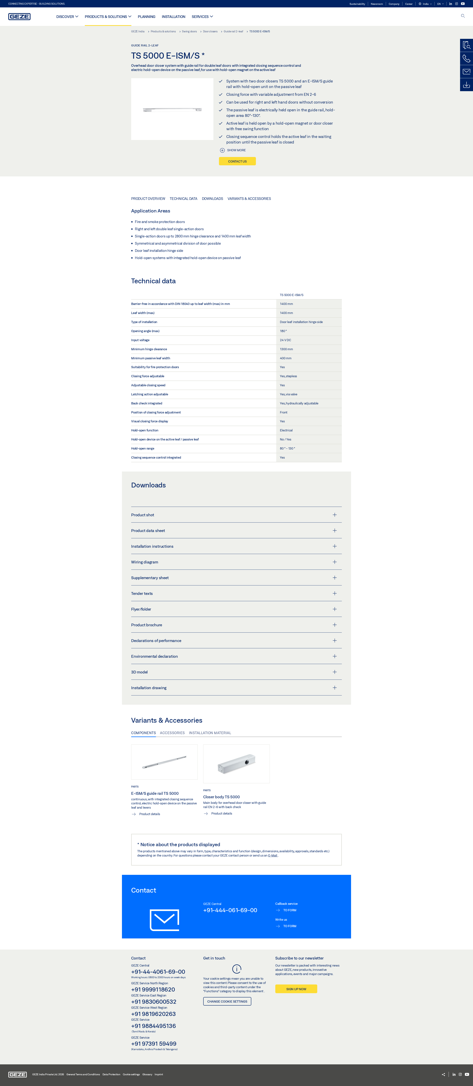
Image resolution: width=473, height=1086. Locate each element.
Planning (146, 16)
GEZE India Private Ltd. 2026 (48, 1074)
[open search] (463, 16)
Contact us (237, 161)
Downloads (212, 199)
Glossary (147, 1074)
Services (200, 16)
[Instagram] (456, 3)
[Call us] (466, 58)
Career (409, 3)
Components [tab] (143, 733)
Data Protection (111, 1074)
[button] (425, 4)
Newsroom (377, 3)
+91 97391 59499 (153, 1043)
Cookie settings (131, 1074)
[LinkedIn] (450, 3)
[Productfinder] (466, 45)
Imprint (159, 1074)
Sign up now (296, 989)
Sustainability (357, 3)
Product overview (148, 199)
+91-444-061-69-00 (230, 910)
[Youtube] (463, 3)
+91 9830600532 (153, 1001)
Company (394, 3)
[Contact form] (466, 71)
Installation (173, 16)
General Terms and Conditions (83, 1074)
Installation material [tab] (210, 733)
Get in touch (214, 958)
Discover (65, 16)
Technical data (183, 199)
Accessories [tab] (172, 733)
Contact (138, 958)
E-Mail (273, 855)
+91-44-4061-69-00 (158, 971)
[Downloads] (466, 84)
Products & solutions (106, 16)
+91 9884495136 (153, 1025)
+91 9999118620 (153, 989)
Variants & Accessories (249, 199)
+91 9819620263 (153, 1013)
